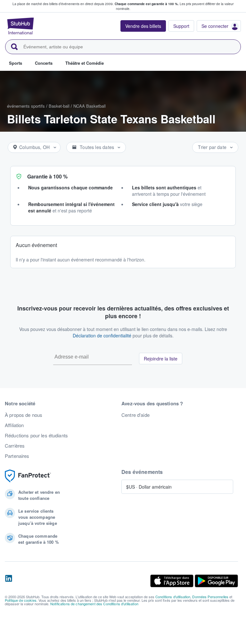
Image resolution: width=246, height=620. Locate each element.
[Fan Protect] (28, 476)
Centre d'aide (135, 414)
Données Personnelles (210, 596)
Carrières (15, 445)
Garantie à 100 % (47, 176)
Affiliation (14, 425)
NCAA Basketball (89, 106)
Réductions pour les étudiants (36, 435)
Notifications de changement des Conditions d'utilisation (94, 603)
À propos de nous (23, 414)
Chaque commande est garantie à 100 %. (147, 4)
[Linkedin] (8, 581)
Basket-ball (59, 106)
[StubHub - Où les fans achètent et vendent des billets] (20, 26)
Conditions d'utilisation (172, 596)
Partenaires (17, 456)
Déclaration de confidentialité (102, 335)
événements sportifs (26, 106)
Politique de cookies (21, 600)
